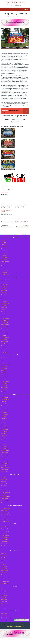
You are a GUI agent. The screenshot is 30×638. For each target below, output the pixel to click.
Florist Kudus (3, 311)
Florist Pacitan (4, 439)
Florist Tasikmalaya (5, 274)
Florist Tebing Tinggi (5, 521)
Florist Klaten (3, 309)
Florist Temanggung (5, 337)
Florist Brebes (4, 259)
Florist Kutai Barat (4, 543)
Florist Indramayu (4, 372)
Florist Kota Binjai (4, 510)
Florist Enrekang (4, 570)
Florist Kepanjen (4, 429)
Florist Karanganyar (5, 261)
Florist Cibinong (4, 255)
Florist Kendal (4, 307)
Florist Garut (3, 370)
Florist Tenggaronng (5, 541)
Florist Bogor (3, 263)
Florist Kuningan (4, 377)
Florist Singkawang (5, 537)
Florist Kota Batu (4, 469)
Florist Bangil (3, 446)
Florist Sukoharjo (4, 253)
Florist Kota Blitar (4, 471)
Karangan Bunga (10, 221)
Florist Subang (4, 385)
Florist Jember (4, 412)
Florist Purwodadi (4, 299)
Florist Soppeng (4, 572)
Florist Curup (3, 488)
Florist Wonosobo (4, 341)
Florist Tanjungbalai (5, 519)
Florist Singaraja (4, 589)
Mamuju (2, 562)
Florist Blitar (3, 401)
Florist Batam (3, 494)
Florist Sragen (4, 331)
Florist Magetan (4, 425)
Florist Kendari (4, 555)
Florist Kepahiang (4, 490)
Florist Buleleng (4, 599)
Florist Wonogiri (4, 339)
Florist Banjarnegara (5, 280)
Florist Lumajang (4, 420)
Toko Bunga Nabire (5, 620)
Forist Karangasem (5, 593)
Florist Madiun (4, 242)
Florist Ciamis (4, 357)
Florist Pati (3, 240)
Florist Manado (4, 560)
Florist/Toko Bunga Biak (6, 617)
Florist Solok (3, 477)
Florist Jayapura (4, 615)
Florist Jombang (4, 414)
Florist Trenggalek (4, 257)
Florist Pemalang (4, 322)
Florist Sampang (4, 454)
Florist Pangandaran (5, 248)
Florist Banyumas (4, 284)
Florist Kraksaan (4, 452)
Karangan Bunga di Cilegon (7, 205)
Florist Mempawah (4, 545)
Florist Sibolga (4, 517)
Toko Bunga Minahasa (5, 577)
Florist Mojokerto (4, 431)
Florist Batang (4, 286)
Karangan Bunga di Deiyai (22, 221)
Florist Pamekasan (5, 442)
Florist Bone (3, 564)
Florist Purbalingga (5, 324)
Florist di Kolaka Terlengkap (6, 226)
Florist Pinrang (4, 568)
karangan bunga (8, 75)
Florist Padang (4, 479)
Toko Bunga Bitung (5, 583)
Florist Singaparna (4, 391)
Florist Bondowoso (5, 408)
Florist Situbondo (4, 459)
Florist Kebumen (4, 246)
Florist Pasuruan (4, 444)
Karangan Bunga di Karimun (21, 205)
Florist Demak (4, 297)
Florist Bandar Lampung (6, 500)
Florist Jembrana (4, 603)
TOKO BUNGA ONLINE (15, 2)
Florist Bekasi (4, 362)
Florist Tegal (3, 335)
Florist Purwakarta (4, 383)
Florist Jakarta (4, 272)
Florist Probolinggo (5, 450)
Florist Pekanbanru (5, 483)
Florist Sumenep (4, 461)
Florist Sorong (4, 613)
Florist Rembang (4, 328)
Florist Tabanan (4, 608)
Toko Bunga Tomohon (5, 579)
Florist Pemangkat (4, 548)
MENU (26, 9)
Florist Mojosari (4, 433)
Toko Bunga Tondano (5, 581)
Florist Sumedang (4, 389)
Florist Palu (3, 553)
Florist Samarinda (4, 533)
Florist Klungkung (4, 606)
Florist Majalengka (4, 379)
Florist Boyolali (4, 290)
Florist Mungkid (4, 314)
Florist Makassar (4, 557)
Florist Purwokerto (4, 282)
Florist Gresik (3, 410)
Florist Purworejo (4, 326)
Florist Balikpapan (4, 526)
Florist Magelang (4, 320)
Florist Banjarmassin (5, 535)
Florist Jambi (3, 481)
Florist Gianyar (4, 601)
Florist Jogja (3, 265)
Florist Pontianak (4, 528)
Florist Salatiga (4, 348)
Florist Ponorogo (4, 448)
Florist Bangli (3, 597)
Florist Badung (4, 595)
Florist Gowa (3, 574)
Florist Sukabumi (4, 387)
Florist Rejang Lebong (5, 492)
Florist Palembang (4, 498)
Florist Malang (4, 427)
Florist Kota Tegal (4, 352)
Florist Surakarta (4, 350)
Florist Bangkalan (4, 397)
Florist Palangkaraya (5, 531)
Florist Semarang (4, 270)
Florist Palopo (4, 566)
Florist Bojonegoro (4, 405)
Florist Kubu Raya (4, 539)
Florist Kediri (3, 416)
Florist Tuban (3, 465)
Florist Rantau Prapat (5, 514)
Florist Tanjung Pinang (5, 496)
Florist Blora (3, 244)
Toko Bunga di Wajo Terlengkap (22, 226)
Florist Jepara (4, 301)
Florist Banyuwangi (5, 399)
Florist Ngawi (3, 437)
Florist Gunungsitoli (5, 512)
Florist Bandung (4, 268)
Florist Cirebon (4, 368)
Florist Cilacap (4, 251)
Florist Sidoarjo (4, 457)
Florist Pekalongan (5, 318)
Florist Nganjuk (4, 435)
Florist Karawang (4, 374)
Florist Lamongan (4, 418)
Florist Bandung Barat (5, 364)
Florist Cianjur (4, 366)
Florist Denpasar (4, 591)
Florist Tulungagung (5, 467)
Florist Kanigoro (4, 403)
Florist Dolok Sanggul (5, 508)
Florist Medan (4, 485)
